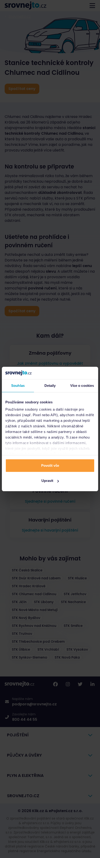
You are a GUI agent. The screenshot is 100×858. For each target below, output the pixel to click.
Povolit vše (50, 465)
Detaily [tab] (50, 386)
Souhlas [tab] (18, 386)
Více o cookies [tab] (82, 386)
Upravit (47, 481)
